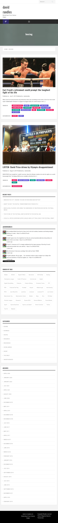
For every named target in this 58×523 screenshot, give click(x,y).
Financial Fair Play (14, 287)
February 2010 (8, 501)
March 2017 (7, 439)
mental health (26, 109)
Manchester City (8, 296)
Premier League (8, 300)
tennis (48, 304)
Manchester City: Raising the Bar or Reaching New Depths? (22, 200)
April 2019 (7, 410)
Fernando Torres (40, 283)
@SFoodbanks (11, 255)
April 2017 (7, 435)
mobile (31, 296)
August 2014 (7, 476)
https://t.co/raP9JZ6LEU (25, 240)
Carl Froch (44, 105)
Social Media (48, 300)
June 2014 (7, 485)
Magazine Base (45, 516)
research (18, 300)
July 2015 (6, 468)
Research (7, 338)
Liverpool (31, 292)
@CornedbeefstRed (11, 231)
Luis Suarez (50, 292)
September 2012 (9, 489)
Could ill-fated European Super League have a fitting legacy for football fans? (29, 218)
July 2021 (6, 385)
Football (24, 287)
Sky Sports (16, 112)
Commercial (33, 279)
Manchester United (21, 296)
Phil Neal (50, 296)
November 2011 (8, 493)
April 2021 (7, 390)
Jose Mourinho (14, 292)
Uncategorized (17, 186)
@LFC (9, 244)
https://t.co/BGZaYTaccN (23, 233)
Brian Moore (34, 105)
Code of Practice (22, 279)
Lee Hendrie (16, 109)
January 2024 (8, 377)
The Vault (7, 355)
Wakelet (13, 309)
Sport (21, 115)
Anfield (13, 274)
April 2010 (7, 497)
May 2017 (6, 431)
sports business (14, 304)
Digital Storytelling (8, 283)
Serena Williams (38, 300)
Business (6, 330)
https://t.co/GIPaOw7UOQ (33, 246)
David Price (40, 180)
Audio (14, 180)
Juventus (23, 292)
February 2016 (8, 456)
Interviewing (49, 287)
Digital (41, 279)
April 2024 (7, 373)
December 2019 (8, 402)
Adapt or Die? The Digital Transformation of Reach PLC (21, 204)
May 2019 (6, 406)
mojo (37, 296)
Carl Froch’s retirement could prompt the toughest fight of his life (26, 91)
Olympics (48, 180)
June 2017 (7, 427)
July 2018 (6, 423)
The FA (6, 309)
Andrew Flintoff (17, 105)
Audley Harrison (23, 180)
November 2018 (8, 419)
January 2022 (8, 381)
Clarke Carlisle (17, 107)
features (19, 283)
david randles (7, 9)
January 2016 (8, 460)
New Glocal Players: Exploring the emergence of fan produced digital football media (29, 209)
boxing (26, 105)
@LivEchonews (10, 251)
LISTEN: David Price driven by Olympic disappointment (28, 167)
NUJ (43, 296)
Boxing (15, 115)
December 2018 (8, 414)
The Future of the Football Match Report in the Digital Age (22, 214)
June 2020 (7, 398)
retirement (41, 109)
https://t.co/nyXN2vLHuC (35, 257)
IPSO (5, 292)
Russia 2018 (27, 300)
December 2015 (8, 464)
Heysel (31, 287)
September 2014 (9, 472)
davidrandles (27, 96)
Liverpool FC (40, 292)
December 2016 (8, 443)
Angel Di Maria (21, 274)
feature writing (29, 283)
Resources (7, 343)
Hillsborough (40, 287)
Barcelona (31, 274)
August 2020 (7, 394)
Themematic (40, 518)
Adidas (6, 274)
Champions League (9, 279)
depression (27, 107)
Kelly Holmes (45, 107)
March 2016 (7, 452)
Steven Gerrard (39, 304)
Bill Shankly (40, 274)
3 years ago (9, 235)
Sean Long (50, 109)
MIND (34, 109)
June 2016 (7, 447)
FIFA (5, 287)
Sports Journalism (27, 304)
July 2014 (6, 480)
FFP (49, 283)
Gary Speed (36, 107)
